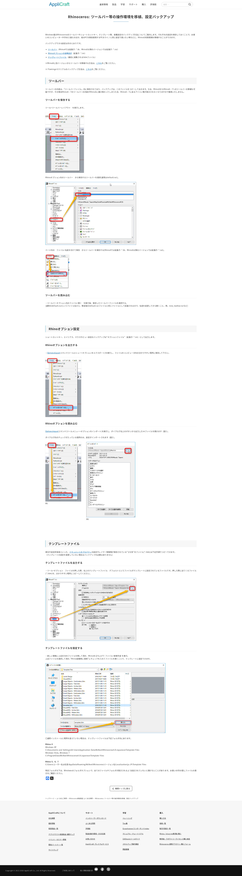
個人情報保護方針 (86, 870)
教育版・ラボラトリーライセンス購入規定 (175, 839)
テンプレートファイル (57, 57)
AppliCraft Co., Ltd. (31, 870)
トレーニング (127, 818)
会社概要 (52, 818)
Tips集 (125, 823)
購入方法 (163, 818)
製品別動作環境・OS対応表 (95, 834)
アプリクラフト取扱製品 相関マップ (62, 834)
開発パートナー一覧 (56, 845)
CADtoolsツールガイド (131, 839)
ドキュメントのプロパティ (80, 552)
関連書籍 (126, 849)
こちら (99, 63)
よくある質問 (90, 823)
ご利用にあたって (68, 870)
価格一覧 (163, 823)
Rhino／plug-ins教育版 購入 (170, 834)
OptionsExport (53, 353)
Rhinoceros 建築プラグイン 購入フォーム (175, 844)
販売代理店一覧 (165, 828)
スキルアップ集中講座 (131, 844)
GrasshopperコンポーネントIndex (136, 828)
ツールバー (52, 49)
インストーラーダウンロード (96, 818)
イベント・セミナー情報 (57, 839)
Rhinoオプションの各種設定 (60, 53)
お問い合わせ (90, 839)
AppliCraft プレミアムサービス (97, 844)
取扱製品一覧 (53, 828)
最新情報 (52, 823)
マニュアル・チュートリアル (133, 834)
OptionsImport (52, 431)
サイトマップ (53, 850)
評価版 (88, 828)
